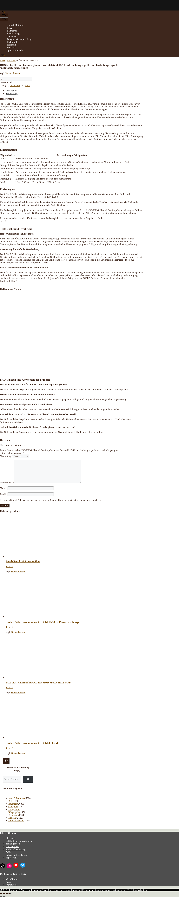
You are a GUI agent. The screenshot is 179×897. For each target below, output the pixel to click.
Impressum (11, 857)
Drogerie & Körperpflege (19, 39)
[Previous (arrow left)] (1, 896)
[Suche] (28, 779)
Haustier (11, 47)
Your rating (6, 456)
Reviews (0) (11, 93)
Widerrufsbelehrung (16, 849)
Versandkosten (12, 73)
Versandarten (12, 846)
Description (11, 90)
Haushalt (11, 44)
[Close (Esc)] (1, 893)
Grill (27, 85)
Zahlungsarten (13, 843)
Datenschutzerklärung (17, 855)
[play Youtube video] (71, 333)
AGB (8, 852)
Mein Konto (11, 879)
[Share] (4, 893)
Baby (9, 28)
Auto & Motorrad (15, 25)
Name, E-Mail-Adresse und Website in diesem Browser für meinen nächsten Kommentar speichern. (52, 500)
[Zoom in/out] (9, 893)
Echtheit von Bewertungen (19, 841)
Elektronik (12, 42)
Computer (12, 36)
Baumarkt (12, 30)
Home (2, 60)
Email (4, 494)
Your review (7, 482)
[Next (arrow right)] (4, 896)
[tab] (74, 90)
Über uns (10, 838)
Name (4, 488)
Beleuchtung (13, 33)
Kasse (8, 882)
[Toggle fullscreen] (7, 893)
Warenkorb (6, 82)
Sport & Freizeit (15, 50)
